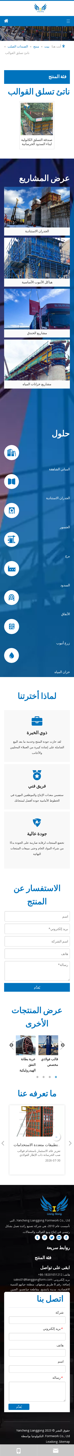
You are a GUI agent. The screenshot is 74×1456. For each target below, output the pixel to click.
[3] (37, 360)
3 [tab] (50, 1077)
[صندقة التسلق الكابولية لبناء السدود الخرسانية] (37, 118)
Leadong (52, 1442)
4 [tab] (56, 1077)
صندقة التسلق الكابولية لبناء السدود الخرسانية (36, 142)
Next (62, 1045)
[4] (37, 207)
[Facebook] (66, 1237)
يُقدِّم (37, 987)
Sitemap (64, 1442)
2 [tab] (44, 1077)
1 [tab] (38, 1077)
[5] (37, 258)
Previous (11, 1045)
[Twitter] (51, 1237)
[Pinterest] (44, 1237)
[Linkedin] (59, 1237)
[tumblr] (37, 1237)
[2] (37, 309)
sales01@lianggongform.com (33, 1279)
